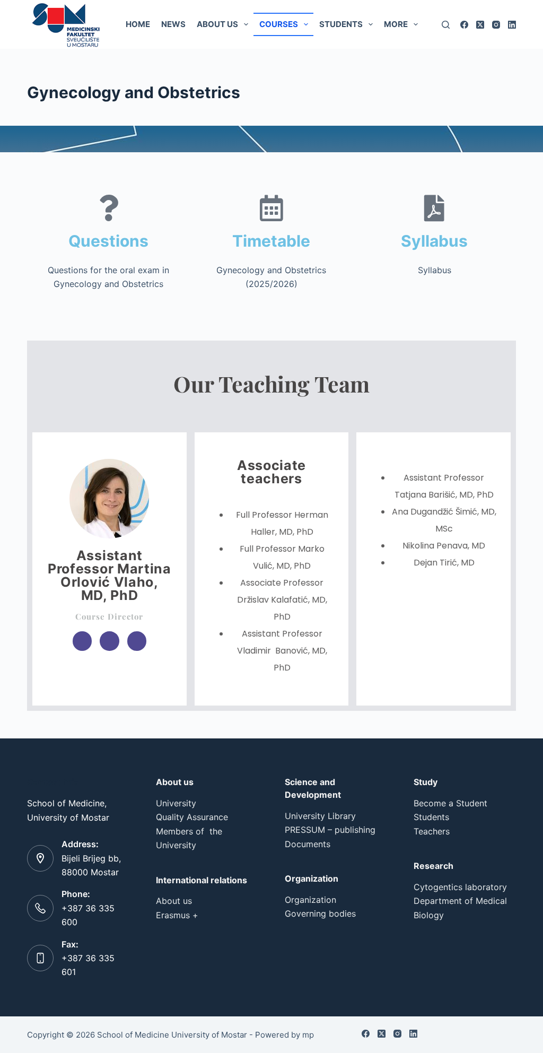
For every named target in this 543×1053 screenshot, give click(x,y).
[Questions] (108, 208)
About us (217, 24)
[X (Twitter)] (480, 25)
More (396, 24)
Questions (108, 240)
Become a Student (450, 803)
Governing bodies (320, 913)
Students (341, 24)
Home (138, 24)
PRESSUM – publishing (330, 829)
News (173, 24)
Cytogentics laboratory (460, 887)
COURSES (278, 24)
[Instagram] (496, 25)
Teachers (432, 831)
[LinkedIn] (512, 25)
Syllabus (434, 240)
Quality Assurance (192, 817)
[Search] (446, 25)
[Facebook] (464, 25)
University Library (320, 816)
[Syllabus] (434, 208)
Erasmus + (177, 915)
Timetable (271, 240)
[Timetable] (271, 208)
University (176, 803)
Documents (307, 844)
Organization (310, 899)
